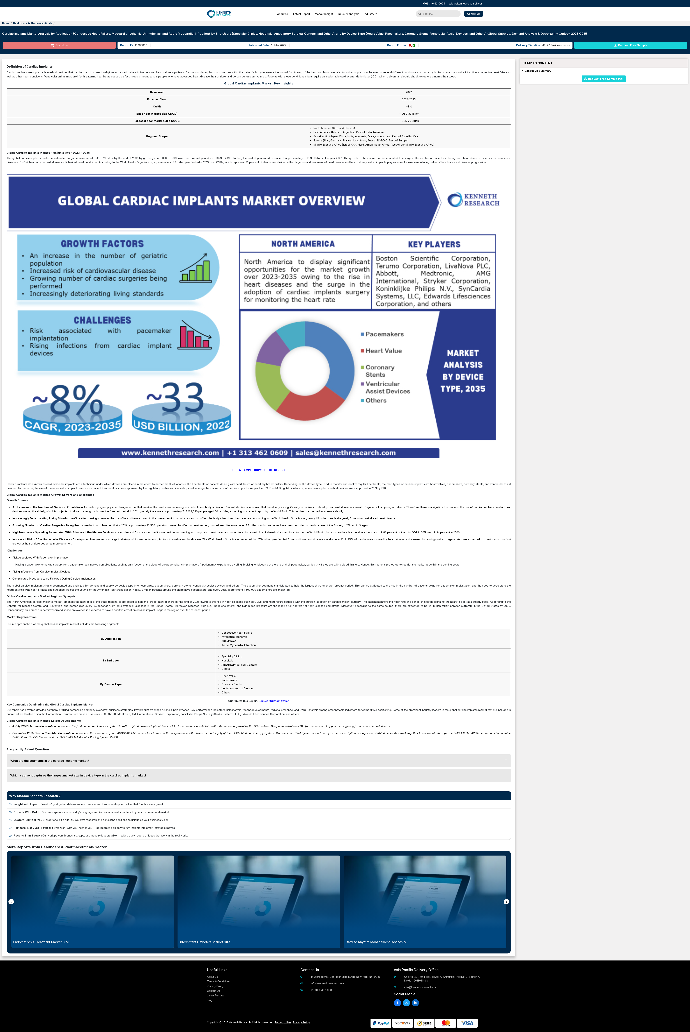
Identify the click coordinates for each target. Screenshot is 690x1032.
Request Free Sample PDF (605, 78)
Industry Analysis (348, 13)
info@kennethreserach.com (327, 983)
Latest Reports (215, 995)
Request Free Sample (632, 45)
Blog (209, 1000)
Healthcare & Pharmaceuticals (32, 23)
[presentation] (11, 901)
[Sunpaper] (219, 13)
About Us (283, 13)
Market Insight (324, 13)
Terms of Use (283, 1022)
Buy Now (61, 45)
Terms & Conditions (218, 981)
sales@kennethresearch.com (466, 3)
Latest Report (301, 13)
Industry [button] (369, 13)
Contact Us (473, 13)
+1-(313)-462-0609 (433, 3)
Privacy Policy (215, 986)
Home (5, 23)
